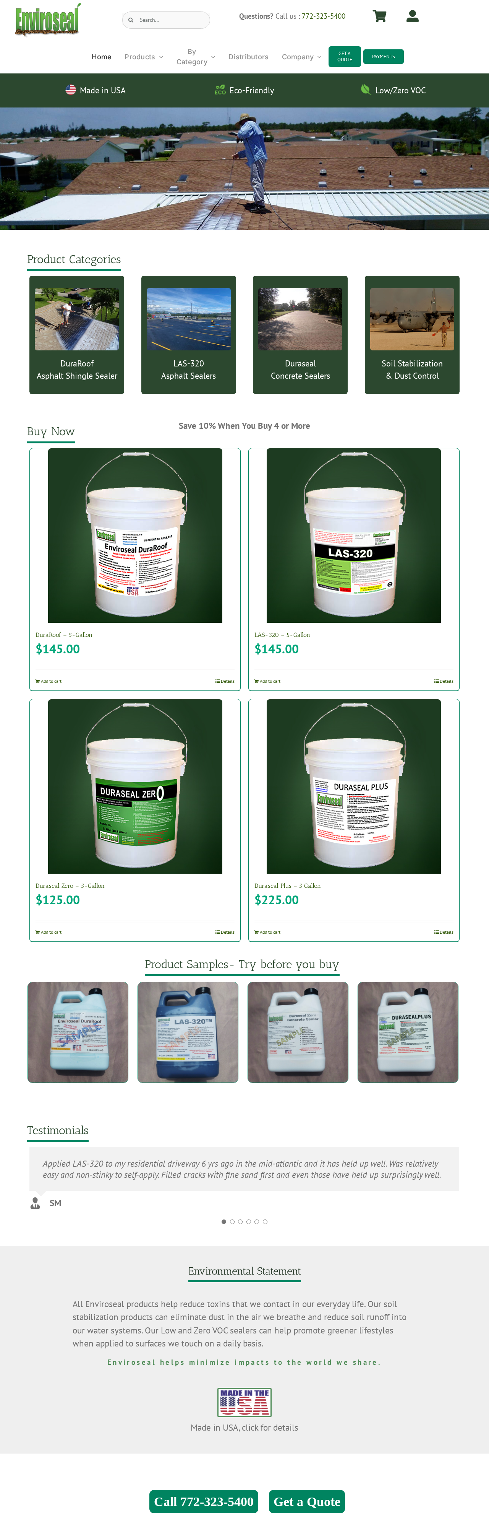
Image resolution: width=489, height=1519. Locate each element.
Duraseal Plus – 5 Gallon (287, 885)
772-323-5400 (323, 16)
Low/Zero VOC (401, 90)
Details (228, 681)
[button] (224, 1230)
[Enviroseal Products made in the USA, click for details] (244, 1388)
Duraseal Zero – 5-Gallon (70, 885)
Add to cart (51, 681)
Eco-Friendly (252, 90)
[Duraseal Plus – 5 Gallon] (354, 786)
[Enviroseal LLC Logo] (48, 6)
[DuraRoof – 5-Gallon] (135, 535)
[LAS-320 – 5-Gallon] (354, 535)
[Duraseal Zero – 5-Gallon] (135, 786)
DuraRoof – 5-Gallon (64, 634)
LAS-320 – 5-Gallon (282, 634)
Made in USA (103, 90)
